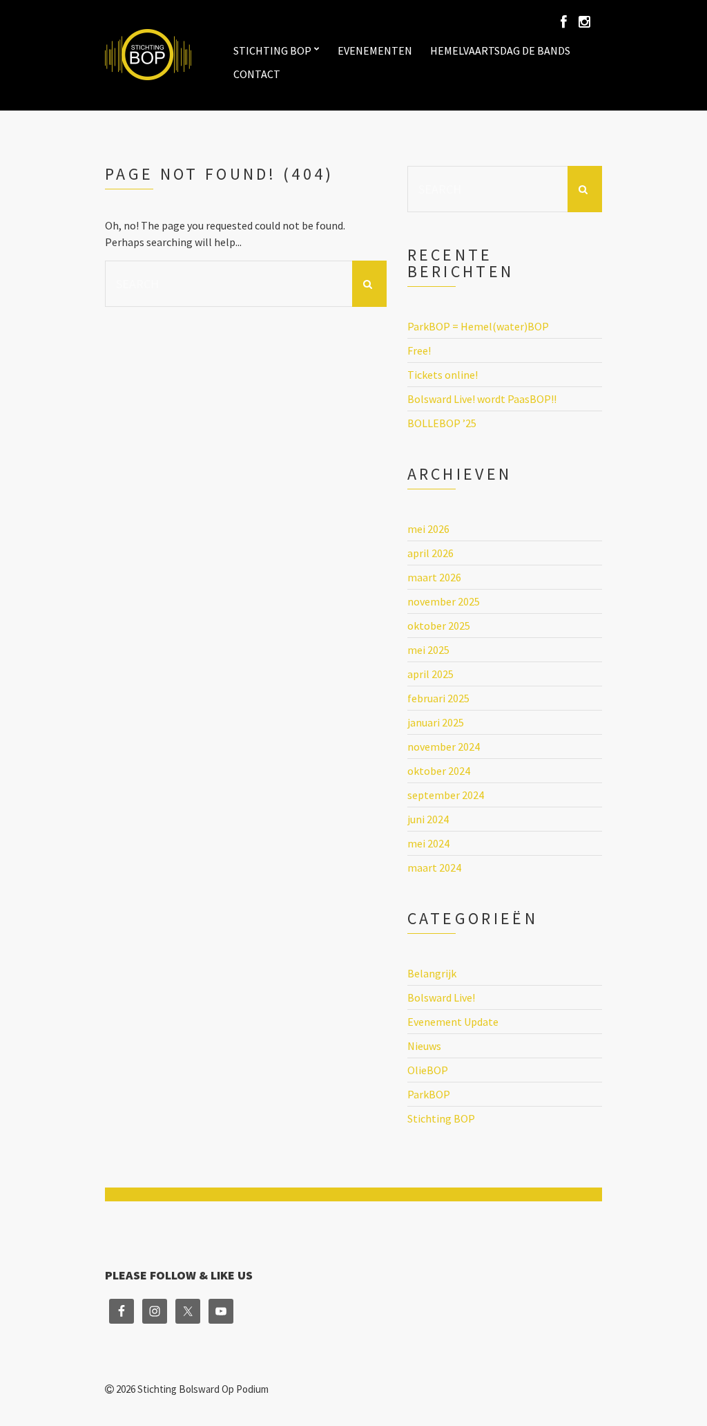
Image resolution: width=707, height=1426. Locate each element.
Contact (256, 74)
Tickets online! (442, 375)
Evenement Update (452, 1022)
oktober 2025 (438, 625)
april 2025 (430, 674)
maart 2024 (434, 867)
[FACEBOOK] (566, 22)
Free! (419, 350)
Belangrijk (431, 973)
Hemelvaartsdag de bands (500, 50)
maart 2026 (434, 577)
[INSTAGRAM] (584, 22)
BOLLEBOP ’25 (441, 423)
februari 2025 (438, 698)
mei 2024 (428, 843)
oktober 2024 (438, 771)
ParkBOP (428, 1094)
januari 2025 (435, 722)
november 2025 (443, 601)
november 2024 (443, 746)
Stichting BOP (272, 50)
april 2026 (430, 553)
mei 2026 (428, 529)
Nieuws (424, 1046)
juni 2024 (428, 819)
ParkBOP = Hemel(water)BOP (478, 326)
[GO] (369, 284)
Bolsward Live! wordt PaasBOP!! (481, 399)
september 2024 (445, 795)
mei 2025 (428, 650)
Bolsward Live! (441, 997)
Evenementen (375, 50)
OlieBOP (427, 1070)
